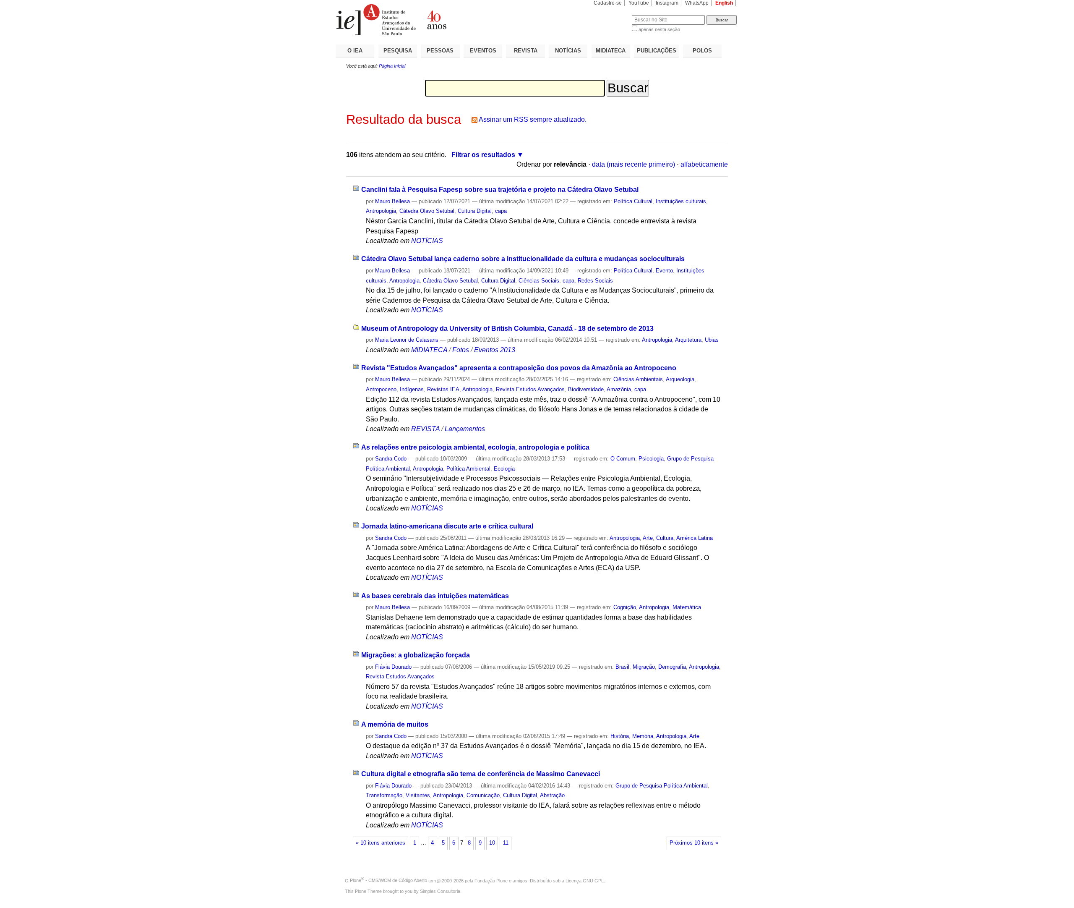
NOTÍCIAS (568, 50)
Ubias (712, 340)
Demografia (672, 667)
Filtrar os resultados (483, 154)
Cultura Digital (475, 211)
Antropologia (381, 211)
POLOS (702, 50)
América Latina (694, 538)
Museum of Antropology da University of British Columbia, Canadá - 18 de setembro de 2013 (507, 328)
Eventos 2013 (494, 349)
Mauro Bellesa (392, 201)
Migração (644, 667)
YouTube (638, 3)
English (724, 3)
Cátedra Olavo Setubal (426, 211)
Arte (648, 538)
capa (501, 211)
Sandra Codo (391, 458)
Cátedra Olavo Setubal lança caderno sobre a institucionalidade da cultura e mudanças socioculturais (523, 258)
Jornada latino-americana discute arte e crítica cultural (447, 526)
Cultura (664, 538)
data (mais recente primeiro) (633, 164)
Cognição (624, 607)
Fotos (460, 349)
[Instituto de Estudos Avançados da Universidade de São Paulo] (436, 19)
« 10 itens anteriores (380, 843)
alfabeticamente (704, 164)
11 (505, 843)
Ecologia (504, 469)
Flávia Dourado (393, 667)
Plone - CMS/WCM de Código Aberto (388, 880)
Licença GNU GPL (585, 880)
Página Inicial (392, 65)
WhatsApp (697, 3)
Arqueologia (680, 379)
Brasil (622, 667)
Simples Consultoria (440, 891)
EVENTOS (483, 50)
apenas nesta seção (659, 29)
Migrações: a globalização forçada (415, 655)
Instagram (667, 3)
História (619, 736)
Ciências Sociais (539, 280)
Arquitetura (688, 340)
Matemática (687, 607)
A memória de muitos (394, 724)
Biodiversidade (586, 389)
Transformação (384, 795)
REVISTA (525, 50)
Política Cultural (633, 201)
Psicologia (651, 458)
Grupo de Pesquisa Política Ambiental (661, 785)
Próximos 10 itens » (694, 843)
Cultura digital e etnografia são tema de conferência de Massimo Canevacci (480, 773)
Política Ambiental (468, 469)
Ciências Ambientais (638, 379)
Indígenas (412, 389)
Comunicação (483, 795)
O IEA (354, 50)
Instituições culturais (681, 201)
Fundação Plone (491, 880)
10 (492, 843)
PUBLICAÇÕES (656, 50)
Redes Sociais (595, 280)
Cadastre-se (608, 3)
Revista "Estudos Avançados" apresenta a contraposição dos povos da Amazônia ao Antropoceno (518, 368)
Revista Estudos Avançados (530, 389)
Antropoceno (381, 389)
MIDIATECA (611, 50)
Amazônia (619, 389)
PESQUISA (397, 50)
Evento (664, 270)
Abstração (552, 795)
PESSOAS (440, 50)
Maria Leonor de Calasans (406, 340)
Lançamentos (465, 428)
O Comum (622, 458)
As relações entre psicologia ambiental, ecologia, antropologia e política (475, 447)
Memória (642, 736)
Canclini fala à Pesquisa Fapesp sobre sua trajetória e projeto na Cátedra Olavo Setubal (500, 189)
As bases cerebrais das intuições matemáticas (435, 595)
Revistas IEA (443, 389)
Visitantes (418, 795)
